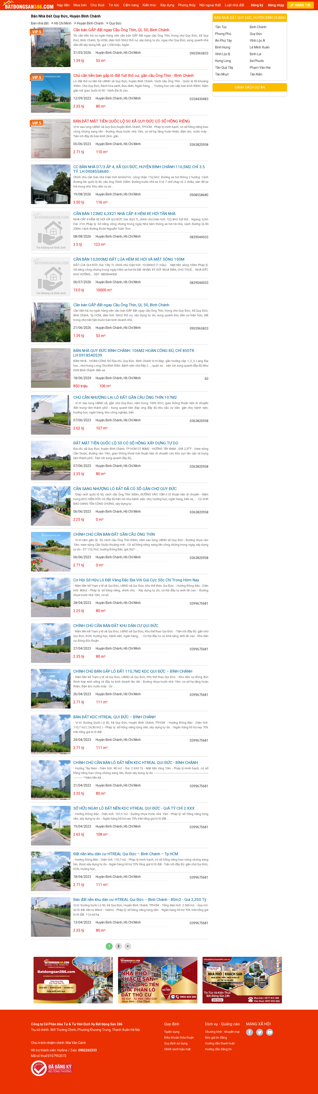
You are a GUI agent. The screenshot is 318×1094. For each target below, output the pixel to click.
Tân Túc (221, 27)
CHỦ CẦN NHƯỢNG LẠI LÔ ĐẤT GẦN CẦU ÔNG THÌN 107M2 (125, 397)
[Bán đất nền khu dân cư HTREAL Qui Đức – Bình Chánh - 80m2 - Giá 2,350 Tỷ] (51, 917)
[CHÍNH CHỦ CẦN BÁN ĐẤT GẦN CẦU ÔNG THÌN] (51, 552)
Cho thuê (98, 5)
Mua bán (80, 5)
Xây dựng (167, 5)
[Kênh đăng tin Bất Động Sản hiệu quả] (28, 5)
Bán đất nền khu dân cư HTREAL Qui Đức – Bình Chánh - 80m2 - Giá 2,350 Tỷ (139, 899)
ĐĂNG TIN (302, 5)
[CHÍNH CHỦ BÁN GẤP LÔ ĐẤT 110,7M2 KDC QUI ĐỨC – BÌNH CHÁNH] (51, 689)
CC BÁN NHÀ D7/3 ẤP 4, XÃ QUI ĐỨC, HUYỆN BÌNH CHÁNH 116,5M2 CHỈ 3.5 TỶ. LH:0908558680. (139, 169)
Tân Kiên (256, 74)
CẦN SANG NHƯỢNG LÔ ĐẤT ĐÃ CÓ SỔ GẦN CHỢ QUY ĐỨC (125, 488)
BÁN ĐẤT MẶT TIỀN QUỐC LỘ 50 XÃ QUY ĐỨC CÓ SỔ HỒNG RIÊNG (131, 121)
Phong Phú (223, 34)
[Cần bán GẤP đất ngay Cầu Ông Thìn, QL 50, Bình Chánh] (51, 47)
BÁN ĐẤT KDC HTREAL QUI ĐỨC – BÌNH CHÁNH (114, 717)
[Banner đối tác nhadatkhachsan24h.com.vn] (242, 981)
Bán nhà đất (40, 23)
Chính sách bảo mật (177, 1049)
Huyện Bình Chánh (90, 23)
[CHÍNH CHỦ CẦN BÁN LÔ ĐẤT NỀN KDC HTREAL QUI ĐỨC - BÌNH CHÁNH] (51, 780)
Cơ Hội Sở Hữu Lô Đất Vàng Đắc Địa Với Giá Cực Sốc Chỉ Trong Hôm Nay (136, 580)
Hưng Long (223, 61)
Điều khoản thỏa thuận (179, 1037)
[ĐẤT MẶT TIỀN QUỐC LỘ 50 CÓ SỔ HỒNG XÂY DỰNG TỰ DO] (51, 460)
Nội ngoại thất (210, 5)
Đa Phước (257, 61)
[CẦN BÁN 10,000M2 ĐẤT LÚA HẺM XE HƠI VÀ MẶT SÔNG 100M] (51, 277)
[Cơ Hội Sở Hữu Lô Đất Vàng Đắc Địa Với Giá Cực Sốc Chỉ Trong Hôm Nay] (51, 597)
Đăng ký (257, 5)
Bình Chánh (258, 27)
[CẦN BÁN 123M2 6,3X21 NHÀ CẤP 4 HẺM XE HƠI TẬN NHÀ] (51, 231)
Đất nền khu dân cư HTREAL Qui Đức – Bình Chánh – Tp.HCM (125, 854)
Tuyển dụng (171, 1031)
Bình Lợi (255, 54)
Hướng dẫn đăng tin (218, 1049)
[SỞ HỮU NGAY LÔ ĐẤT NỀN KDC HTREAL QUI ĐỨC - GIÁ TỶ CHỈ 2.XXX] (51, 825)
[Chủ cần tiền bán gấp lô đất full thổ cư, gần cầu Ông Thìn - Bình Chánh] (51, 93)
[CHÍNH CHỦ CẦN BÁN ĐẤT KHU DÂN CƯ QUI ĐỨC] (51, 643)
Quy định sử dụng (176, 1043)
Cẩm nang (131, 5)
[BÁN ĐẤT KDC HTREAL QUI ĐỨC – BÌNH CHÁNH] (51, 734)
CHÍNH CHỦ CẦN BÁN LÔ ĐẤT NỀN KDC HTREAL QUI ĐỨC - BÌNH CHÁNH (135, 762)
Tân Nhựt (222, 74)
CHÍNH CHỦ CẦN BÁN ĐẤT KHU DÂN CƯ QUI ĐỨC (115, 625)
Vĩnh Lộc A (257, 40)
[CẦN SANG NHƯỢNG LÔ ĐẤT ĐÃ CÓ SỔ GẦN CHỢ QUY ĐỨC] (51, 506)
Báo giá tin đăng (216, 1037)
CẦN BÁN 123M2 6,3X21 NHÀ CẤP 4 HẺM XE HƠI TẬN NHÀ (124, 213)
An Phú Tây (223, 40)
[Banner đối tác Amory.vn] (157, 981)
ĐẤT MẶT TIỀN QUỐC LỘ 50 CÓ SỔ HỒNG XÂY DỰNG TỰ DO (125, 443)
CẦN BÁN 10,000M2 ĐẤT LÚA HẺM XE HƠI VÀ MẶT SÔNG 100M (128, 259)
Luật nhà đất (234, 5)
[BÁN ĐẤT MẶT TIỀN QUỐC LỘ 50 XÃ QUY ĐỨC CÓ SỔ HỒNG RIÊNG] (51, 138)
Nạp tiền (63, 5)
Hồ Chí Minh (62, 23)
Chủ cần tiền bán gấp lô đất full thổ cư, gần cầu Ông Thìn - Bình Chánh (133, 75)
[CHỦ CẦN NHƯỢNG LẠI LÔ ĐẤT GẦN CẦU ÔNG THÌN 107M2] (51, 415)
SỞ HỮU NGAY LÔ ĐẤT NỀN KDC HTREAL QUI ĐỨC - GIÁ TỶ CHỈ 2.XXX (134, 808)
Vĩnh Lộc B (222, 54)
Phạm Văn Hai (260, 67)
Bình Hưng (222, 47)
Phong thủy (187, 5)
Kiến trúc (149, 5)
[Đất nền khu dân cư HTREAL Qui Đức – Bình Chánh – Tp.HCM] (51, 871)
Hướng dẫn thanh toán (220, 1043)
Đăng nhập (276, 5)
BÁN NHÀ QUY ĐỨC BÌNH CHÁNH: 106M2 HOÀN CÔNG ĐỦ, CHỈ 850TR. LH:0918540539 (134, 353)
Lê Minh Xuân (260, 47)
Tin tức (113, 5)
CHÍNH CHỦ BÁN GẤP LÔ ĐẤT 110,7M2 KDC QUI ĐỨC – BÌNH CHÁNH (132, 671)
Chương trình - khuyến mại (222, 1031)
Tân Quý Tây (224, 67)
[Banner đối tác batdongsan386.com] (73, 981)
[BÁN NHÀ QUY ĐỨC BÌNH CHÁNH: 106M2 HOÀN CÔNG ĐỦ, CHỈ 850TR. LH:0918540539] (51, 368)
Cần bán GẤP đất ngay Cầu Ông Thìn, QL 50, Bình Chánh (121, 29)
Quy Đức (115, 23)
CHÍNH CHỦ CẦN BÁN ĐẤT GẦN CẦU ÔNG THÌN (114, 534)
